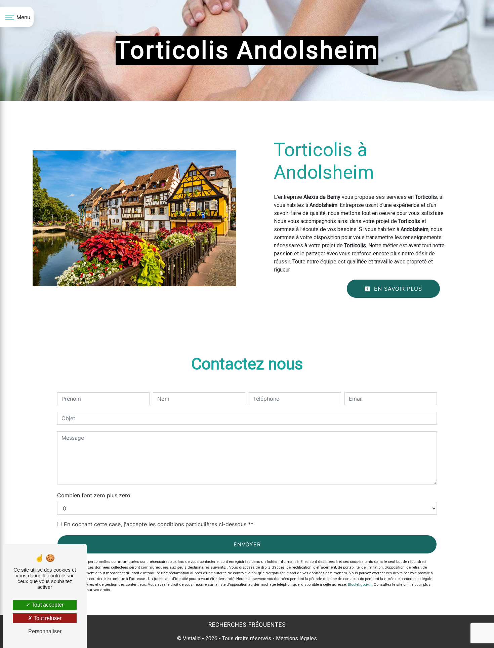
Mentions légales (296, 638)
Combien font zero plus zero (93, 495)
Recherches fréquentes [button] (247, 624)
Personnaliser (44, 631)
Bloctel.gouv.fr (360, 584)
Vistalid (192, 638)
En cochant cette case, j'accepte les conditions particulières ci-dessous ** (158, 524)
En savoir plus (397, 288)
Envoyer (247, 544)
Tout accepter (47, 605)
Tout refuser (46, 618)
